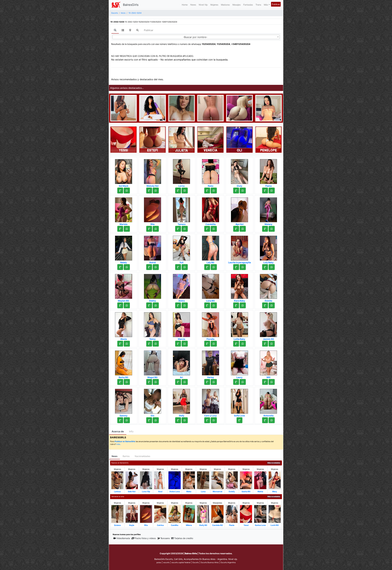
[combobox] (196, 37)
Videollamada (123, 538)
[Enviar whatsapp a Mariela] (127, 229)
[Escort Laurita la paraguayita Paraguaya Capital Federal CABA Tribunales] (239, 247)
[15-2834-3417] (120, 229)
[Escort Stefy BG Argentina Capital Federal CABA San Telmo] (203, 514)
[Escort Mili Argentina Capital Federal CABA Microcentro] (268, 362)
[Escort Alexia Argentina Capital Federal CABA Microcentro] (123, 323)
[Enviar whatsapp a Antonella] (272, 420)
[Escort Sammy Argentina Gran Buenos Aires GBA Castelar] (123, 400)
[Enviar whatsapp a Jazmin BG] (272, 344)
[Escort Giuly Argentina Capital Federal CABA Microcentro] (239, 170)
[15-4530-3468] (236, 267)
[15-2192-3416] (207, 382)
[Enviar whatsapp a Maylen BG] (127, 305)
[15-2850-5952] (239, 420)
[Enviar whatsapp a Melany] (272, 229)
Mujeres (214, 4)
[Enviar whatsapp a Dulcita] (272, 305)
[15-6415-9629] (207, 190)
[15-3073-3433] (178, 420)
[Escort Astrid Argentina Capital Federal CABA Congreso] (152, 247)
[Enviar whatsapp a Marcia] (185, 344)
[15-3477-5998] (207, 229)
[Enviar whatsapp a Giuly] (243, 190)
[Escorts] (116, 5)
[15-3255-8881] (120, 344)
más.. (118, 444)
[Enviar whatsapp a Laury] (243, 382)
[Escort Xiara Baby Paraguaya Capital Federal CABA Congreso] (239, 285)
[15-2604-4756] (178, 305)
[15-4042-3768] (207, 420)
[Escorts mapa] (130, 30)
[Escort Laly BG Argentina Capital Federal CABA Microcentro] (210, 247)
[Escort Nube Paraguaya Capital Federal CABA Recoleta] (210, 170)
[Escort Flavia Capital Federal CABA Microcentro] (232, 514)
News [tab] (114, 456)
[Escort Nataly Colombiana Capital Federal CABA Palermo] (123, 247)
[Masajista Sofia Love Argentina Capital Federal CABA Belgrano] (239, 400)
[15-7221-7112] (120, 305)
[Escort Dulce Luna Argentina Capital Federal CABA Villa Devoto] (174, 480)
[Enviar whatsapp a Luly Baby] (272, 267)
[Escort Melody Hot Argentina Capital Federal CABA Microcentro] (152, 170)
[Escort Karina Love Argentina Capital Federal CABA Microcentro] (260, 514)
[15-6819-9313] (178, 267)
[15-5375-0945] (178, 344)
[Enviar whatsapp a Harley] (214, 382)
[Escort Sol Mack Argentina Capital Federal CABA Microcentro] (123, 170)
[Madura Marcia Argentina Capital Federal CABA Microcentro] (181, 323)
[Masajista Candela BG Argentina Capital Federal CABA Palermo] (217, 514)
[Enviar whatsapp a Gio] (156, 420)
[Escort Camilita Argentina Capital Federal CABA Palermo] (174, 514)
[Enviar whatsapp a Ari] (185, 382)
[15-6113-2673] (120, 382)
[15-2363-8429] (265, 420)
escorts (166, 562)
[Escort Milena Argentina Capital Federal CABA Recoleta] (189, 514)
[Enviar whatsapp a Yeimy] (156, 344)
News (193, 4)
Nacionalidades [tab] (142, 456)
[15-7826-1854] (236, 190)
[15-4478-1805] (149, 229)
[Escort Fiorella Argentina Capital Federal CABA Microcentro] (210, 323)
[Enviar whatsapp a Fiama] (272, 190)
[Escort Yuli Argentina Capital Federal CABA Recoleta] (181, 247)
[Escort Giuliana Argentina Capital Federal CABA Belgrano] (123, 107)
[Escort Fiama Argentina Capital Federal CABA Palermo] (268, 170)
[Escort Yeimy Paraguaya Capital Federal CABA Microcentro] (152, 323)
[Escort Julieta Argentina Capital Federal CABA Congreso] (181, 139)
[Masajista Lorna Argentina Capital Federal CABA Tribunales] (181, 170)
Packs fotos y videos (145, 538)
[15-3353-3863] (207, 305)
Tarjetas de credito (183, 538)
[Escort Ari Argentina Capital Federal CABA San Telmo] (181, 362)
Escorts (195, 562)
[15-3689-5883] (120, 190)
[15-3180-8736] (178, 229)
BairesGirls (130, 5)
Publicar (276, 4)
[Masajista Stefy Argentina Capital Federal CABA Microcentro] (181, 400)
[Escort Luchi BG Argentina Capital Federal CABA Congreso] (274, 514)
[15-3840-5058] (120, 420)
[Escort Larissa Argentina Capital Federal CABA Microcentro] (117, 480)
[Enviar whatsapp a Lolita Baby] (243, 344)
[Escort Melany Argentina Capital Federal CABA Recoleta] (268, 208)
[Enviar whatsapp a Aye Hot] (243, 229)
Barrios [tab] (126, 456)
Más (266, 4)
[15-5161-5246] (120, 267)
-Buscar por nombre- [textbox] (195, 37)
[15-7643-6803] (149, 267)
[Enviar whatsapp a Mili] (272, 382)
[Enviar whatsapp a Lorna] (185, 190)
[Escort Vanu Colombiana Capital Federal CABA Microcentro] (268, 107)
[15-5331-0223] (207, 267)
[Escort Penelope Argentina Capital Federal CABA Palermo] (268, 139)
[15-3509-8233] (149, 382)
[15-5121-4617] (236, 229)
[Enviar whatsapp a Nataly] (127, 267)
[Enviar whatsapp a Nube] (214, 190)
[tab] (115, 30)
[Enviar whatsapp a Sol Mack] (127, 190)
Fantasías (248, 4)
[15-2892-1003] (149, 344)
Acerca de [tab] (118, 431)
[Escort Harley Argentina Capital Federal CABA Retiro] (210, 362)
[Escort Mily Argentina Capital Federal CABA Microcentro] (181, 107)
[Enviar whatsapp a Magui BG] (156, 382)
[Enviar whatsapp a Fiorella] (214, 344)
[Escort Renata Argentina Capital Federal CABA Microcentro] (239, 107)
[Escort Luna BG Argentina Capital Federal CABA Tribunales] (210, 285)
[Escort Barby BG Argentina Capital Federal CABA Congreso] (123, 362)
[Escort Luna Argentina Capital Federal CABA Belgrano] (203, 480)
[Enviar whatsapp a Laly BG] (214, 267)
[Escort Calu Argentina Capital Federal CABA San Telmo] (210, 107)
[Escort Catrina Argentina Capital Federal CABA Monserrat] (160, 514)
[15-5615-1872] (265, 229)
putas (158, 562)
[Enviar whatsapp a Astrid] (156, 267)
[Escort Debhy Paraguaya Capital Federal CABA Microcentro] (152, 285)
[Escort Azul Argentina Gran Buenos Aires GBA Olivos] (160, 480)
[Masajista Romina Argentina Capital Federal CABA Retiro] (152, 107)
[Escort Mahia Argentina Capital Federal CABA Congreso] (260, 480)
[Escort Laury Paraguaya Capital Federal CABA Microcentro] (239, 362)
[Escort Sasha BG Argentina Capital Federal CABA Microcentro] (246, 480)
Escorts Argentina (228, 562)
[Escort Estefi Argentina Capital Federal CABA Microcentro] (152, 139)
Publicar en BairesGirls (125, 441)
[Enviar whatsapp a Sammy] (127, 420)
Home (185, 4)
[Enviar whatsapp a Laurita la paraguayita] (243, 267)
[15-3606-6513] (207, 344)
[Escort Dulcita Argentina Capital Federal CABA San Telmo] (268, 285)
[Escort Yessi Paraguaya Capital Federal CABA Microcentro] (123, 139)
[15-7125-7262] (265, 190)
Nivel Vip (203, 4)
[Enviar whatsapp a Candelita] (214, 229)
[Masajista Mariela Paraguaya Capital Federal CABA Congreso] (123, 208)
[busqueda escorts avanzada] (137, 30)
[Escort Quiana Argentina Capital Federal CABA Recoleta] (117, 514)
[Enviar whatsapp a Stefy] (185, 420)
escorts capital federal (181, 562)
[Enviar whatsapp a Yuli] (185, 267)
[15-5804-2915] (149, 190)
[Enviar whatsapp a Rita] (156, 229)
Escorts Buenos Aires (210, 562)
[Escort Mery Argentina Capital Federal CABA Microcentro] (274, 480)
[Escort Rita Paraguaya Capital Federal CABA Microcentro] (152, 208)
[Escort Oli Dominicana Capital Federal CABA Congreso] (239, 139)
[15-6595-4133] (178, 382)
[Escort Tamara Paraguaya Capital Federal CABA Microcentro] (181, 208)
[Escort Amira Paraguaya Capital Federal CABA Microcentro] (181, 285)
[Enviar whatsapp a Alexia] (127, 344)
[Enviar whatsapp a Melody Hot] (156, 190)
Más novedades (274, 463)
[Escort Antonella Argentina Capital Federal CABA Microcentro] (268, 400)
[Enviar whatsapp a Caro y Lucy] (214, 420)
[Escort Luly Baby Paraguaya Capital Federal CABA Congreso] (268, 247)
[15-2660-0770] (178, 190)
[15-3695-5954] (265, 382)
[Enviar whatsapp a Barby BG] (127, 382)
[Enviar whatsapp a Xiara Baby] (243, 305)
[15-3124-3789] (236, 382)
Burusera (165, 538)
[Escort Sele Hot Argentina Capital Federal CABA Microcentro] (131, 480)
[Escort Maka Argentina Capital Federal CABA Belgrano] (189, 480)
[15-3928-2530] (265, 267)
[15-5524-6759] (265, 344)
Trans (258, 4)
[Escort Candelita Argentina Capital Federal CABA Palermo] (210, 208)
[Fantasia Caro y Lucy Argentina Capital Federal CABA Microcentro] (210, 400)
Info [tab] (131, 431)
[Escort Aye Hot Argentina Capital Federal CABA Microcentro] (239, 208)
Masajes (236, 4)
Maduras (225, 4)
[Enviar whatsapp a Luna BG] (214, 305)
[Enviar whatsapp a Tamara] (185, 229)
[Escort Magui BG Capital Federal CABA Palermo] (152, 362)
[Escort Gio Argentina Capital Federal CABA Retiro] (152, 400)
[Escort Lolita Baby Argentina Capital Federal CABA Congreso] (239, 323)
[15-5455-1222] (265, 305)
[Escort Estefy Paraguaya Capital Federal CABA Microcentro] (232, 480)
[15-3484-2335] (149, 420)
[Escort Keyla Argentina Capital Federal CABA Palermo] (131, 514)
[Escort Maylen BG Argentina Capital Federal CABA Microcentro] (123, 285)
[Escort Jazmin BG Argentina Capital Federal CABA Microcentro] (268, 323)
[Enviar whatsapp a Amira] (185, 305)
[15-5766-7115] (149, 305)
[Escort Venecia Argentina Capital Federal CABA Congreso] (210, 139)
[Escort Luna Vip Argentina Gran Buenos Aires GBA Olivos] (146, 480)
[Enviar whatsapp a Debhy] (156, 305)
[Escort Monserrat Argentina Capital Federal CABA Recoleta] (217, 480)
